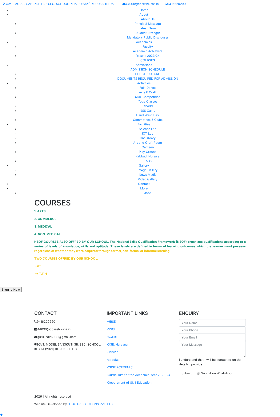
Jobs (147, 193)
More (144, 188)
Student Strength (147, 33)
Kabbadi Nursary (148, 156)
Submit (187, 373)
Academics (144, 42)
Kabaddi (148, 106)
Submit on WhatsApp (216, 373)
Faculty (147, 46)
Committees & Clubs (147, 120)
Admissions (144, 65)
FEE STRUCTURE (147, 74)
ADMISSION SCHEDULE (147, 69)
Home (144, 10)
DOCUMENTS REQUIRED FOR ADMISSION (147, 78)
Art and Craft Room (147, 142)
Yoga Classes (147, 101)
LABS (148, 161)
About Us (147, 19)
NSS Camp (147, 110)
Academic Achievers (147, 51)
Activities (143, 83)
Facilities (144, 124)
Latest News (148, 28)
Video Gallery (147, 179)
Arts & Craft (147, 92)
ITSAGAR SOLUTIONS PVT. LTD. (90, 404)
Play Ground (148, 152)
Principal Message (148, 24)
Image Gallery (148, 170)
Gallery (144, 165)
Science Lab (147, 129)
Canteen (148, 147)
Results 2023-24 (148, 56)
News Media (148, 174)
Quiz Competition (147, 97)
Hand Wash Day (147, 115)
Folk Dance (148, 88)
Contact (144, 184)
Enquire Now (11, 289)
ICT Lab (147, 133)
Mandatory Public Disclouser (147, 37)
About (143, 14)
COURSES (147, 60)
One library (148, 138)
